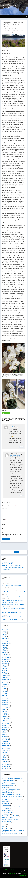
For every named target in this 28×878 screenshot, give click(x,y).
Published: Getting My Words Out (10, 816)
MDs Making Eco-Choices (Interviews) (11, 794)
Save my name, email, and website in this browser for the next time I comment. (11, 535)
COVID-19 (4, 787)
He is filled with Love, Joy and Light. (10, 581)
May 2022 (4, 713)
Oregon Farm (5, 801)
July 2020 (4, 752)
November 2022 (6, 702)
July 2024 (4, 666)
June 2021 (4, 732)
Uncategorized (5, 828)
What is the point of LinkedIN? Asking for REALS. (13, 596)
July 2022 (4, 709)
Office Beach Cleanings (7, 798)
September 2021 (6, 727)
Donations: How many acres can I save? (11, 565)
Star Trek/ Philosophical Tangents (10, 819)
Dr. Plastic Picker (9, 6)
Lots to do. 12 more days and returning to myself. (13, 591)
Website (4, 528)
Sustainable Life (6, 823)
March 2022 (5, 716)
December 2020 (6, 743)
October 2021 (5, 725)
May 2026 (4, 634)
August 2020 (5, 750)
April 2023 (4, 693)
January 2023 (5, 699)
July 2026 (4, 631)
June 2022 (4, 711)
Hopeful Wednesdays (7, 792)
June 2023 (4, 690)
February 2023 (5, 697)
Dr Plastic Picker (14, 28)
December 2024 (6, 657)
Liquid (11, 426)
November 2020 (6, 745)
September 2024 (6, 663)
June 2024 (4, 668)
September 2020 (6, 748)
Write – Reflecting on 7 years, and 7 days (11, 585)
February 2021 (5, 739)
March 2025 (5, 652)
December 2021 (6, 722)
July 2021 (4, 731)
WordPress (12, 873)
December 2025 (6, 643)
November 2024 (6, 659)
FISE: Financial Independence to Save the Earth (13, 567)
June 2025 (4, 647)
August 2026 (5, 629)
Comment (4, 508)
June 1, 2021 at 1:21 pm (15, 455)
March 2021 (5, 738)
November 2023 (6, 681)
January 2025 (5, 656)
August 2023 (5, 686)
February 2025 (5, 654)
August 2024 (5, 665)
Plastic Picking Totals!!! (7, 564)
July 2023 (4, 688)
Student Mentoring (6, 821)
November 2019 (6, 766)
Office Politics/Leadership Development (11, 800)
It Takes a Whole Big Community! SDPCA (11, 612)
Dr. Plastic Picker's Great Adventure (10, 789)
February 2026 (5, 640)
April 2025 (4, 650)
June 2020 (4, 754)
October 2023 (5, 682)
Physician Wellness (6, 810)
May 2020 (4, 756)
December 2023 (6, 679)
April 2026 (4, 636)
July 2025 (4, 645)
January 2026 (5, 641)
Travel (16, 32)
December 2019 (6, 764)
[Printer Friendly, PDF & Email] (6, 412)
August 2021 (5, 729)
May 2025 (4, 649)
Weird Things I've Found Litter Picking (11, 833)
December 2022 (6, 700)
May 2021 (4, 734)
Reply (21, 446)
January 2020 (5, 763)
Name (4, 519)
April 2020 (4, 757)
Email (3, 524)
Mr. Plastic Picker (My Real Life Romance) (12, 796)
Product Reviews (6, 814)
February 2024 (5, 675)
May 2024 (4, 670)
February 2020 (5, 761)
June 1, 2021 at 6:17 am (14, 428)
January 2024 (5, 677)
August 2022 (5, 707)
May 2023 (4, 691)
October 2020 (5, 747)
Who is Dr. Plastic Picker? (8, 562)
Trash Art (4, 824)
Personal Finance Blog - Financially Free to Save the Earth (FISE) (13, 31)
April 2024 (4, 672)
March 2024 (5, 674)
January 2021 (5, 741)
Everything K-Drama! (7, 791)
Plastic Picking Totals (7, 812)
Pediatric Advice (6, 569)
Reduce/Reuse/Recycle (7, 817)
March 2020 (5, 759)
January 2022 (5, 720)
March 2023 (5, 695)
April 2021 (4, 736)
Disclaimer (4, 571)
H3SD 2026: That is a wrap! (8, 590)
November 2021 (6, 723)
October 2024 (5, 661)
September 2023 (6, 684)
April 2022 (4, 715)
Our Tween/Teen (6, 803)
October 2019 (5, 768)
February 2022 (5, 718)
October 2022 (5, 704)
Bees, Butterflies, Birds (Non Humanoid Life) (12, 782)
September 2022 (6, 706)
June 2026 (4, 633)
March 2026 (5, 638)
